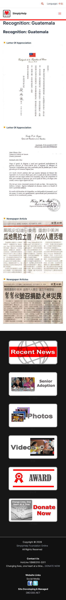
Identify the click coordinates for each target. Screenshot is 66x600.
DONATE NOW (52, 566)
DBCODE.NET (33, 592)
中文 (61, 3)
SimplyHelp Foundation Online (32, 545)
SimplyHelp (19, 13)
